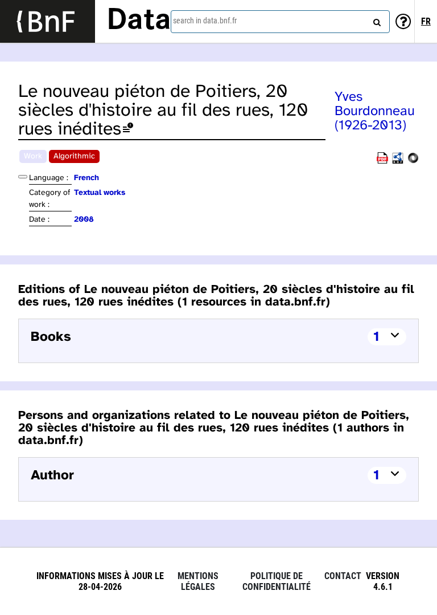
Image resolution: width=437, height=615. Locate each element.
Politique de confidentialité (276, 581)
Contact (342, 576)
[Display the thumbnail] (22, 176)
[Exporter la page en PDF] (382, 161)
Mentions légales (198, 581)
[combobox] (280, 21)
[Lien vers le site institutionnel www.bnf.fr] (47, 21)
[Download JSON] (413, 161)
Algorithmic (74, 156)
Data (138, 21)
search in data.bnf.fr (205, 20)
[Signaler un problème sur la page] (128, 129)
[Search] (375, 20)
